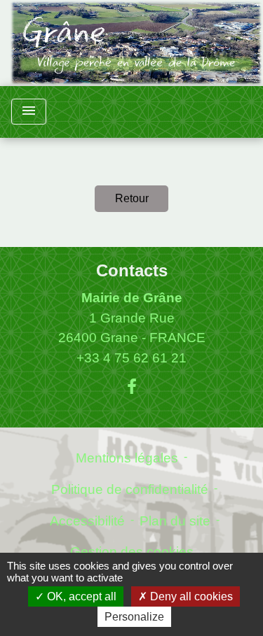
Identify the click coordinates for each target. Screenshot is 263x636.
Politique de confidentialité (129, 489)
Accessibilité (87, 521)
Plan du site (175, 521)
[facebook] (132, 387)
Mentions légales (127, 458)
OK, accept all (80, 596)
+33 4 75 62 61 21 (131, 358)
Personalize (134, 617)
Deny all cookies (190, 596)
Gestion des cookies (132, 551)
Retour (132, 198)
